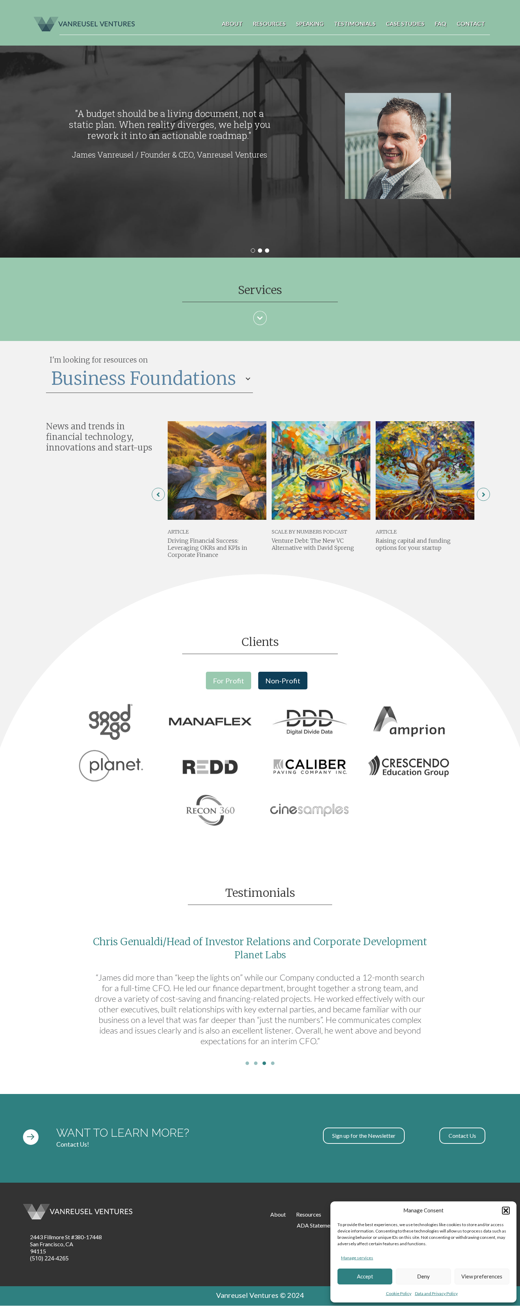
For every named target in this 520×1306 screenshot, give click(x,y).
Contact (471, 23)
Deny (423, 1276)
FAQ (440, 23)
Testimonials (355, 23)
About (232, 23)
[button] (505, 1210)
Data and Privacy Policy (436, 1293)
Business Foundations (143, 378)
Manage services (357, 1257)
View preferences (481, 1276)
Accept (365, 1276)
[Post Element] (217, 493)
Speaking (310, 23)
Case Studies (405, 23)
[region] (260, 152)
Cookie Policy (398, 1293)
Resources (269, 23)
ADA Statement (316, 1225)
